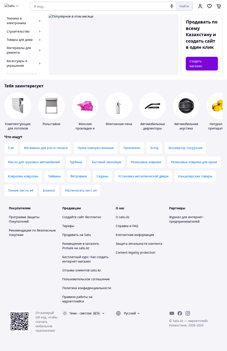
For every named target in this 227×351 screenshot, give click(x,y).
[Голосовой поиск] (172, 6)
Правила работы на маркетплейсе (77, 299)
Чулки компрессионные (95, 148)
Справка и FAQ (127, 226)
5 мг (11, 148)
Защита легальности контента (139, 243)
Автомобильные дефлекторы (152, 126)
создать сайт (200, 41)
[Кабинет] (200, 6)
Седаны (102, 176)
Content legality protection (135, 252)
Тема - (80, 313)
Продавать (70, 235)
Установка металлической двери (143, 176)
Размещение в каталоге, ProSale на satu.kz (81, 245)
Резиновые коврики (146, 162)
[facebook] (179, 313)
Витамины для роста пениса (46, 148)
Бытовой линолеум (106, 162)
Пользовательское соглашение (86, 279)
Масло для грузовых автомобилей (34, 162)
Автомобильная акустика (186, 126)
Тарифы (68, 226)
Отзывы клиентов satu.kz (81, 270)
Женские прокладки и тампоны (85, 128)
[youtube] (171, 313)
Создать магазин (196, 63)
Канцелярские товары (195, 176)
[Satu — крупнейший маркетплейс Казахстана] (14, 6)
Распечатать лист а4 (81, 190)
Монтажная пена (119, 124)
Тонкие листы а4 (20, 190)
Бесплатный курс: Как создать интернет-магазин (85, 259)
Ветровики (78, 176)
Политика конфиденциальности (86, 288)
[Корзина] (219, 6)
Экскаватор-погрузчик (185, 148)
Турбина (76, 162)
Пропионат (132, 148)
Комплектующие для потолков (18, 126)
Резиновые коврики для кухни (194, 162)
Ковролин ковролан (23, 176)
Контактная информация (135, 235)
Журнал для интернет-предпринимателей (186, 219)
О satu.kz (122, 217)
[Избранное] (209, 6)
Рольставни (51, 124)
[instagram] (187, 313)
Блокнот (49, 190)
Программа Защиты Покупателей (24, 219)
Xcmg (154, 148)
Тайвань (54, 176)
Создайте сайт (73, 217)
